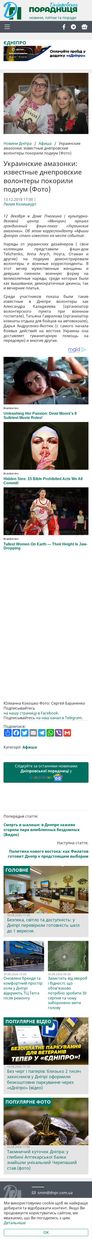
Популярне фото (28, 1102)
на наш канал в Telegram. (60, 717)
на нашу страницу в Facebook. (31, 713)
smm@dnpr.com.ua (55, 1192)
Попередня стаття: (41, 825)
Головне (16, 870)
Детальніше (15, 1222)
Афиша (45, 143)
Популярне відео (28, 1021)
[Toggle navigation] (7, 26)
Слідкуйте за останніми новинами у (46, 771)
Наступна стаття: (48, 849)
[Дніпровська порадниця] (16, 1194)
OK (46, 1232)
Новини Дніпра (18, 143)
